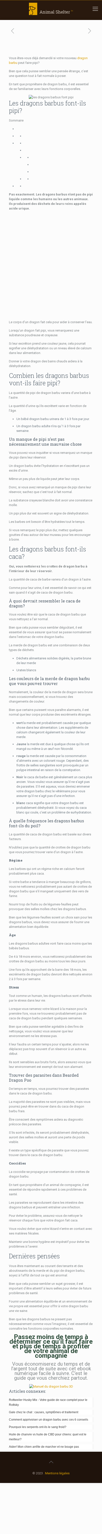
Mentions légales (57, 1473)
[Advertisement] (51, 265)
